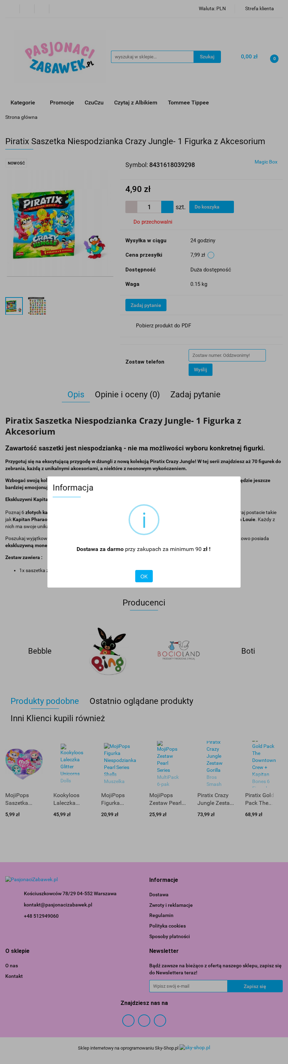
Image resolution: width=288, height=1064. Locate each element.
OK (144, 576)
